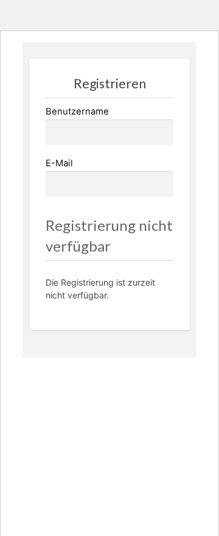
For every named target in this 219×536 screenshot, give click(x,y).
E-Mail (59, 163)
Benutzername (77, 111)
